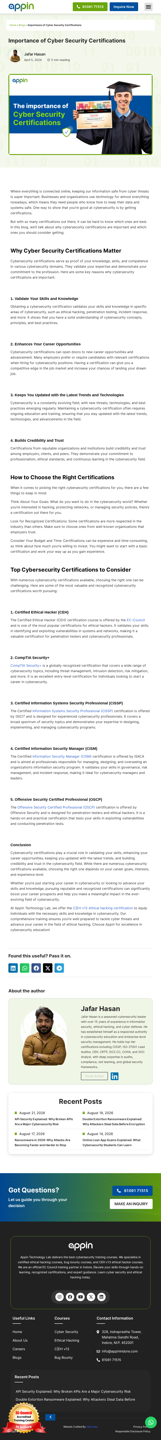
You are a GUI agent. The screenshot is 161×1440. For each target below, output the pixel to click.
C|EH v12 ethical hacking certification (103, 908)
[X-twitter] (91, 1297)
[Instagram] (59, 1297)
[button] (148, 7)
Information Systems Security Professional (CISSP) (72, 711)
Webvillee (92, 1426)
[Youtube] (80, 1297)
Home (12, 25)
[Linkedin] (101, 1297)
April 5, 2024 (33, 60)
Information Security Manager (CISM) (62, 756)
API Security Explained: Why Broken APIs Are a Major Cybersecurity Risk (73, 1391)
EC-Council (136, 620)
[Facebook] (70, 1297)
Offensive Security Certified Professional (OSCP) (56, 807)
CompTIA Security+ (26, 665)
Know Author (94, 1076)
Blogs (22, 25)
